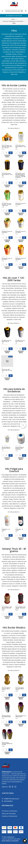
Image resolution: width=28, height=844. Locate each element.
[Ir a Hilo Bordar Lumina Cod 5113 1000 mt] (21, 195)
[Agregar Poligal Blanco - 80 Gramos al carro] (11, 535)
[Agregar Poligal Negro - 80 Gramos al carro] (24, 535)
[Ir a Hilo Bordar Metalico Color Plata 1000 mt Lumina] (21, 679)
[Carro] (26, 11)
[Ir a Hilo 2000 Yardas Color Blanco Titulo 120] (21, 332)
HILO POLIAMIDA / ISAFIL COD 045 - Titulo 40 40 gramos (20, 608)
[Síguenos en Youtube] (15, 787)
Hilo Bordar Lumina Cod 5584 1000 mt (20, 259)
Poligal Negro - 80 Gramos (19, 530)
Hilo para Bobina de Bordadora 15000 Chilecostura (19, 448)
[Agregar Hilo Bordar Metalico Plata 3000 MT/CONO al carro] (11, 722)
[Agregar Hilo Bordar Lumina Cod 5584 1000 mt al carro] (24, 264)
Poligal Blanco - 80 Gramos (6, 530)
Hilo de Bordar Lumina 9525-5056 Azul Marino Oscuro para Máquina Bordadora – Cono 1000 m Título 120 (20, 175)
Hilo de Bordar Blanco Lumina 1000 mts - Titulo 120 (20, 146)
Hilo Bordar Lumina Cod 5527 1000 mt (7, 259)
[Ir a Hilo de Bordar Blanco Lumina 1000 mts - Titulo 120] (21, 137)
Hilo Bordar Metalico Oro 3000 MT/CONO (20, 716)
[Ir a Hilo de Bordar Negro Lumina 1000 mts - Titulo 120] (7, 165)
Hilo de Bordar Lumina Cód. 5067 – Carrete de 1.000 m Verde (6, 204)
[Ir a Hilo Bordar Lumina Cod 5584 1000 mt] (21, 250)
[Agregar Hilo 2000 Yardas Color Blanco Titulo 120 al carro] (24, 348)
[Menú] (2, 11)
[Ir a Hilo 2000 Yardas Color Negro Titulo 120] (7, 332)
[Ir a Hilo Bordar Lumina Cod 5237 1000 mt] (21, 223)
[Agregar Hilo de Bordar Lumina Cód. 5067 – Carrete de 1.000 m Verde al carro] (11, 210)
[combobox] (14, 10)
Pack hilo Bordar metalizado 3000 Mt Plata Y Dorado (7, 743)
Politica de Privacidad (9, 813)
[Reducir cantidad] (3, 153)
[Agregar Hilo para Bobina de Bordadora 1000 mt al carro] (11, 455)
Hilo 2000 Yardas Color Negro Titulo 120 (6, 341)
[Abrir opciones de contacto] (25, 841)
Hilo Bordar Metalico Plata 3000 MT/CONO (6, 716)
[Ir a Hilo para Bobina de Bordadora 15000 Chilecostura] (21, 439)
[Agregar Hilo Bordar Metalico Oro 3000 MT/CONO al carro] (24, 722)
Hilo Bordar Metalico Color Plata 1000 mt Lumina (19, 688)
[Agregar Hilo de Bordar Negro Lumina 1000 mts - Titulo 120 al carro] (11, 182)
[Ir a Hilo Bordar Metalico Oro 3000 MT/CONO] (21, 707)
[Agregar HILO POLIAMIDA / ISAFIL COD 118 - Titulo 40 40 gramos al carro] (11, 614)
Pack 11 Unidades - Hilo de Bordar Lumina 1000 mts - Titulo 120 (7, 146)
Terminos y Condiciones (9, 811)
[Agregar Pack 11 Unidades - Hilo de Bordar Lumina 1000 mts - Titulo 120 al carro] (11, 152)
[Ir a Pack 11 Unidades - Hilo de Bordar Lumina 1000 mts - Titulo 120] (7, 137)
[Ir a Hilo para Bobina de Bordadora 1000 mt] (7, 439)
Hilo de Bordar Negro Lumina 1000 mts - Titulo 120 (7, 174)
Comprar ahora (7, 156)
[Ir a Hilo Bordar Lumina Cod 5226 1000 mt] (7, 223)
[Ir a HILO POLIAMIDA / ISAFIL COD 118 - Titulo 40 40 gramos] (7, 598)
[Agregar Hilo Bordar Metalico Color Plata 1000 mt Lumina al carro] (24, 695)
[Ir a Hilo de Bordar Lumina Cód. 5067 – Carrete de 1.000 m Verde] (7, 195)
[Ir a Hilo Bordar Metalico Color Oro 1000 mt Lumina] (7, 679)
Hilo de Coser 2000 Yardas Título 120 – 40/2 (7, 370)
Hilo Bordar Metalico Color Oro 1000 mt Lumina (6, 688)
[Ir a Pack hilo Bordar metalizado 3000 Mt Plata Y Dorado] (7, 734)
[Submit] (21, 10)
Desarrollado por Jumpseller (10, 841)
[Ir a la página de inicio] (14, 4)
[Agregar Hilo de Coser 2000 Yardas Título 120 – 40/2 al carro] (11, 375)
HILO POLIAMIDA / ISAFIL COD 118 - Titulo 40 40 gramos (7, 608)
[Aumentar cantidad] (6, 153)
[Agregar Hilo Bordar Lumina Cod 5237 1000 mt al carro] (24, 237)
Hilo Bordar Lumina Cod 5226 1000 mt (7, 232)
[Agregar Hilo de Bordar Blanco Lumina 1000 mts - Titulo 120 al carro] (24, 152)
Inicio (13, 19)
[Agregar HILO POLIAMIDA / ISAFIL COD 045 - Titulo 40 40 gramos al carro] (24, 614)
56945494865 (8, 801)
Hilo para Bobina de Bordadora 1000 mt (6, 448)
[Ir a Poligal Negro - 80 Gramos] (21, 521)
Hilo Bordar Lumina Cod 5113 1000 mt (20, 204)
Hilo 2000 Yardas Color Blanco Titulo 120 (20, 341)
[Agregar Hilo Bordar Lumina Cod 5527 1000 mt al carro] (11, 264)
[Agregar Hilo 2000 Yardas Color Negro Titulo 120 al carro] (11, 348)
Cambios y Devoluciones (9, 816)
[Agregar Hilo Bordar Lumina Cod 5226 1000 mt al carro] (11, 237)
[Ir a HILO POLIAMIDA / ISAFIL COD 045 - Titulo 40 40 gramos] (21, 598)
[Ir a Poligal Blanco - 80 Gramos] (7, 521)
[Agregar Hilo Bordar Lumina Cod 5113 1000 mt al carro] (24, 210)
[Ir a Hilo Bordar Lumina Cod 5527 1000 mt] (7, 250)
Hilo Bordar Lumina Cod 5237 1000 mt (20, 232)
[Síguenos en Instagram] (10, 787)
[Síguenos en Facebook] (13, 787)
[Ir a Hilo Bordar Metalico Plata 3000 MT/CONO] (7, 707)
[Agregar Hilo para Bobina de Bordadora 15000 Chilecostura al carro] (24, 455)
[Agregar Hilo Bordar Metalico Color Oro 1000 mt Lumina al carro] (11, 695)
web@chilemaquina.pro (11, 799)
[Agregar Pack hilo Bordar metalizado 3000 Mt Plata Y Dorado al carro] (11, 750)
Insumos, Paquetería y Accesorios (13, 21)
